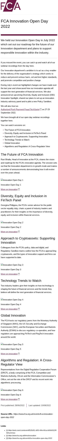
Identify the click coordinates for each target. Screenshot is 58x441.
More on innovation (10, 189)
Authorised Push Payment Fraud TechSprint (21, 109)
